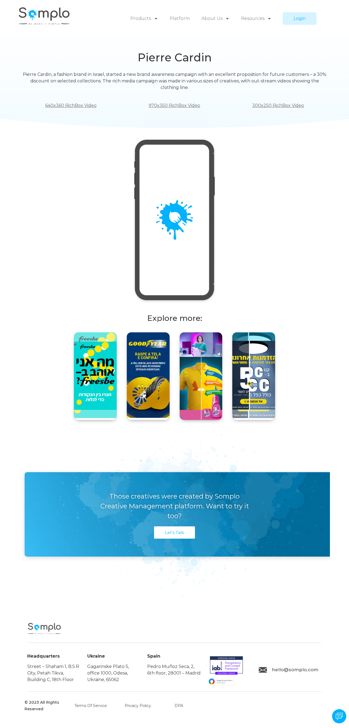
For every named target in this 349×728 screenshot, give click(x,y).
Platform (180, 18)
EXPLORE (95, 400)
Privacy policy (138, 705)
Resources (252, 18)
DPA (178, 705)
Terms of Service (90, 705)
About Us (211, 18)
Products (140, 18)
